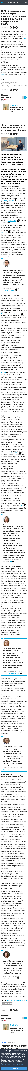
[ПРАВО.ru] (2, 2)
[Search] (23, 2)
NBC (2, 74)
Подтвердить (14, 1068)
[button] (11, 27)
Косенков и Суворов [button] (7, 200)
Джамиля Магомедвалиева (15, 1000)
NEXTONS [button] (4, 232)
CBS (25, 38)
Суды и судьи (16, 85)
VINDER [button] (3, 372)
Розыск (5, 82)
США (24, 85)
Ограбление (14, 82)
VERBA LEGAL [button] (14, 453)
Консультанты (7, 1003)
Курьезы (5, 85)
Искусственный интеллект (11, 1006)
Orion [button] (22, 505)
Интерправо (5, 8)
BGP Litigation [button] (12, 220)
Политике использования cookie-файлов (12, 1064)
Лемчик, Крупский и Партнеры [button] (11, 314)
